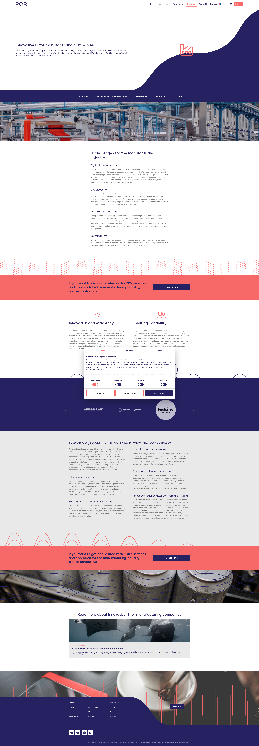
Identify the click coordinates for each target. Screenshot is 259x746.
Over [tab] (160, 350)
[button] (226, 4)
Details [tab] (129, 350)
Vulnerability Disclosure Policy (162, 742)
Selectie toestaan (130, 393)
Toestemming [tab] (99, 350)
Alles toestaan (159, 393)
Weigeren (100, 393)
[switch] (118, 384)
